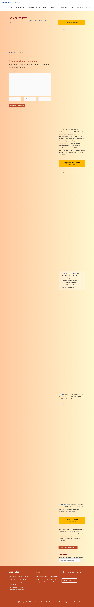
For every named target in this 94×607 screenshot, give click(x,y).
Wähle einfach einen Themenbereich (71, 555)
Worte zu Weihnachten (16, 589)
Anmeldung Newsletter (68, 547)
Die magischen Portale (16, 587)
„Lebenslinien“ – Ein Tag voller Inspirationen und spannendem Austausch (19, 581)
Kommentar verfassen (16, 21)
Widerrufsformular (69, 580)
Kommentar (13, 72)
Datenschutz (53, 602)
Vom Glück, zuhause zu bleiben (19, 576)
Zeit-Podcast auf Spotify (70, 273)
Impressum (14, 602)
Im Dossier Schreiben (65, 504)
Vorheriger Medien (16, 52)
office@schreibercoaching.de (44, 582)
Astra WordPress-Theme (75, 602)
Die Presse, (62, 394)
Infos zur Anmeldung (71, 572)
